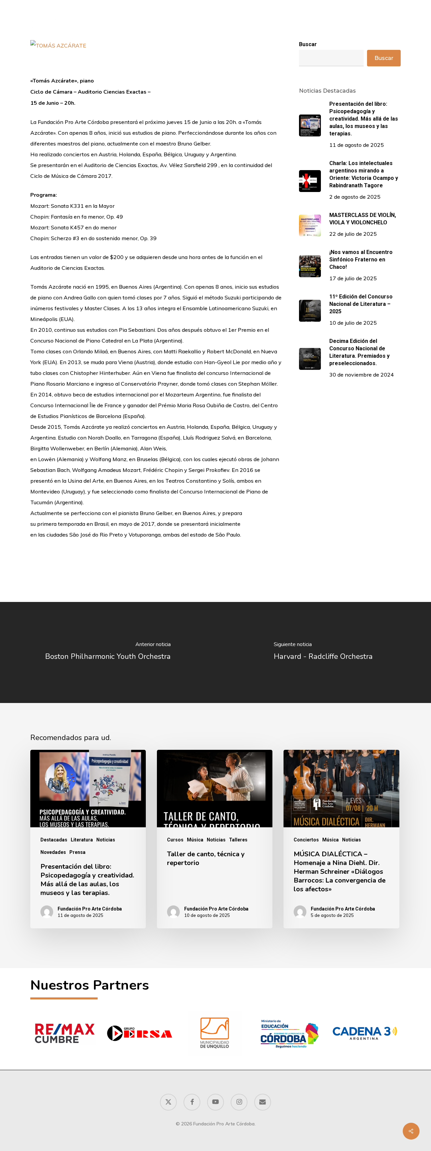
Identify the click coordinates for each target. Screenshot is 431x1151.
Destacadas (53, 839)
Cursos (175, 839)
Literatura (82, 839)
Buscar (383, 58)
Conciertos (306, 839)
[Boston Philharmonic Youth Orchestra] (108, 652)
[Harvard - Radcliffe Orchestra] (323, 652)
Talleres (238, 839)
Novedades (53, 852)
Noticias (105, 839)
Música (195, 839)
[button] (397, 24)
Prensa (77, 852)
